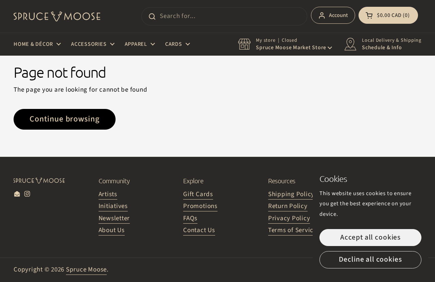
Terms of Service (292, 230)
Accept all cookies (370, 237)
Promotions (200, 206)
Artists (108, 194)
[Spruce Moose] (57, 16)
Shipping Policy (291, 194)
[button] (388, 15)
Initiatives (113, 206)
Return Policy (288, 206)
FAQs (190, 218)
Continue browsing (65, 119)
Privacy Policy (289, 218)
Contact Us (199, 230)
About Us (112, 230)
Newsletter (114, 218)
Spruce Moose (86, 269)
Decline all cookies (370, 259)
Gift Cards (198, 194)
